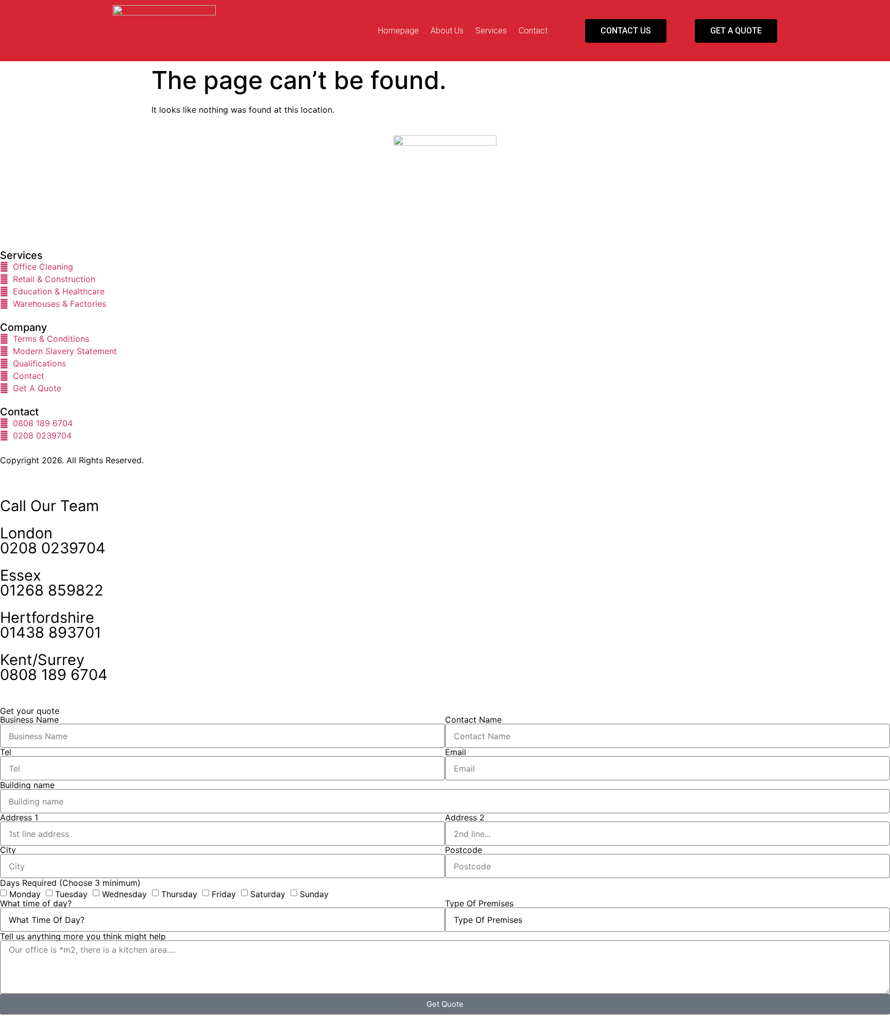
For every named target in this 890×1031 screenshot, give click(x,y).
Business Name (29, 719)
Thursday (179, 894)
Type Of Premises (479, 903)
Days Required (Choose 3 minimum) (70, 883)
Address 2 (465, 817)
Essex (20, 575)
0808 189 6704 (54, 675)
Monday (25, 894)
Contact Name (473, 719)
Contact (533, 31)
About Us (447, 31)
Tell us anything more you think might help (83, 936)
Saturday (267, 894)
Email (455, 752)
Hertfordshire (47, 617)
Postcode (463, 850)
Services (491, 31)
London (26, 533)
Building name (27, 785)
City (8, 850)
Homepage (398, 31)
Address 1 (19, 817)
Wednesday (124, 894)
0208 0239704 (53, 548)
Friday (224, 894)
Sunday (314, 894)
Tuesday (71, 894)
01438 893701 (50, 632)
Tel (5, 752)
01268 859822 (52, 590)
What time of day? (36, 903)
